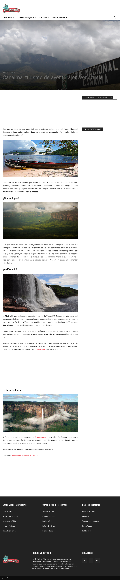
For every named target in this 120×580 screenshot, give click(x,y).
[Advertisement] (74, 8)
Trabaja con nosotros (90, 521)
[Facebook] (84, 560)
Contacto (85, 516)
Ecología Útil (47, 521)
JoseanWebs (87, 526)
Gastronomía (58, 17)
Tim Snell (35, 455)
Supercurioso (8, 511)
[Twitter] (91, 560)
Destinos (8, 17)
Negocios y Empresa (10, 516)
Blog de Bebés (48, 531)
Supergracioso (48, 511)
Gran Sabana (40, 437)
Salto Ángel (40, 349)
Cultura (43, 17)
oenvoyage (16, 455)
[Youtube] (97, 560)
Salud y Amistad (9, 526)
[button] (114, 18)
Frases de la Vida (9, 521)
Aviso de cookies (88, 511)
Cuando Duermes (9, 531)
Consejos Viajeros (26, 17)
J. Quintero (26, 455)
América (12, 72)
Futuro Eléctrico (48, 526)
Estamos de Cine (48, 516)
